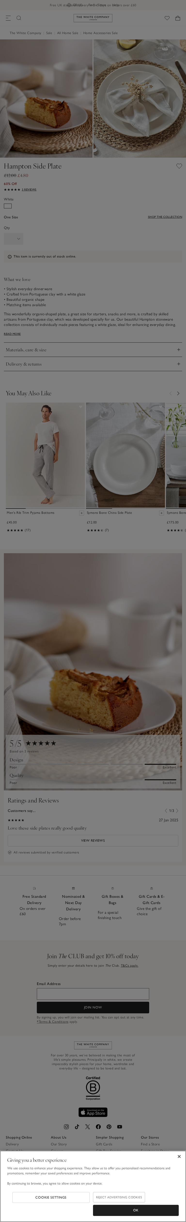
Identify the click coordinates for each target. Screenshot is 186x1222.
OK (136, 1210)
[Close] (179, 1156)
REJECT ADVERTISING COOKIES (119, 1197)
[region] (93, 1186)
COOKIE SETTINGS (51, 1197)
